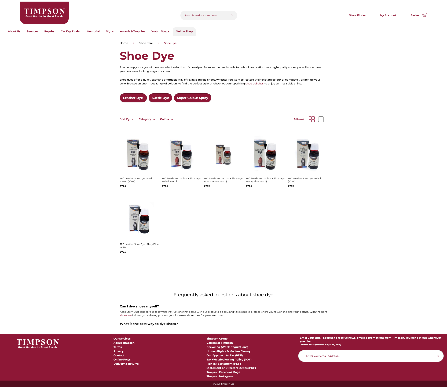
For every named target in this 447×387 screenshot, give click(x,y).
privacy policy (334, 345)
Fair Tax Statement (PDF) (224, 363)
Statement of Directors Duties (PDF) (231, 368)
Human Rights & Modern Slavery (229, 351)
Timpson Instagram (220, 376)
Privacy (118, 351)
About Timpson (123, 342)
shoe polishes (255, 83)
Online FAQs (122, 359)
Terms (117, 347)
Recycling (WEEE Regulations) (227, 347)
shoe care (125, 315)
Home (124, 43)
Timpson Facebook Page (223, 372)
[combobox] (208, 15)
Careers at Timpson (220, 342)
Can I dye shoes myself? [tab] (139, 306)
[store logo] (44, 13)
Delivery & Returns (126, 363)
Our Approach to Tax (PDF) (225, 355)
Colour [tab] (164, 119)
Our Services (122, 338)
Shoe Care (146, 43)
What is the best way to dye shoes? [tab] (149, 324)
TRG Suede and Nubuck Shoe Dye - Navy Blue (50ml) (265, 180)
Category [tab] (145, 119)
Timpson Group (217, 338)
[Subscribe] (438, 356)
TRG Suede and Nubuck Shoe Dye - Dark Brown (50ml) (223, 180)
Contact (118, 355)
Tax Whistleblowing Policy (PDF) (229, 359)
